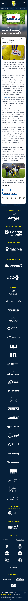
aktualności (15, 190)
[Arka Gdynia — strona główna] (13, 3)
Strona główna (4, 8)
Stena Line (5, 97)
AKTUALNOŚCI (14, 8)
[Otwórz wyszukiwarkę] (24, 3)
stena (14, 193)
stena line (7, 193)
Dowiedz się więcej (6, 594)
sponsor (6, 190)
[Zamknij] (25, 593)
